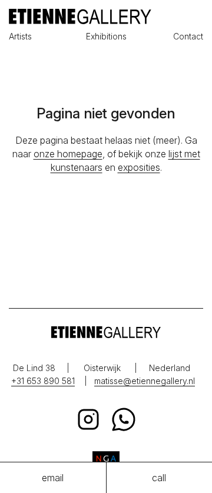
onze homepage (68, 154)
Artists (20, 36)
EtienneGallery (106, 16)
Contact (188, 36)
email (53, 478)
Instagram (88, 419)
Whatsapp (124, 419)
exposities (139, 167)
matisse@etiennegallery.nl (144, 381)
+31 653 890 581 (43, 381)
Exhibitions (106, 36)
